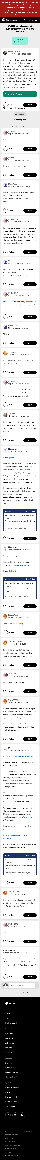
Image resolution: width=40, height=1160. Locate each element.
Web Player (9, 1067)
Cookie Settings (10, 1141)
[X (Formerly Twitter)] (15, 1115)
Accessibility (16, 1145)
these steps (25, 12)
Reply (30, 105)
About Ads (8, 1145)
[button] (36, 52)
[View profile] (5, 52)
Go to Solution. (17, 94)
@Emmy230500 (13, 756)
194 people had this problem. (14, 108)
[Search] (25, 20)
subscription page (21, 565)
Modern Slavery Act (10, 1149)
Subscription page (20, 771)
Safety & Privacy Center (11, 1135)
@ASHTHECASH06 (27, 756)
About (7, 1013)
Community (12, 19)
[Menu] (36, 20)
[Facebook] (22, 1115)
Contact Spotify (11, 1077)
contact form (22, 469)
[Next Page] (35, 126)
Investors (9, 1047)
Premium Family (11, 1097)
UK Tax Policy (9, 1152)
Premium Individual (12, 1087)
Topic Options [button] (19, 114)
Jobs (7, 1018)
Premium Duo (10, 1092)
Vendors (8, 1052)
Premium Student (12, 1101)
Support (8, 1063)
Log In (31, 20)
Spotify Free (10, 1106)
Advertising (9, 1043)
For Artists (9, 1033)
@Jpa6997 (11, 457)
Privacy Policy (9, 1138)
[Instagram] (8, 1115)
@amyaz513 (11, 556)
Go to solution (21, 42)
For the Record (11, 1023)
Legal (7, 1131)
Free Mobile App (11, 1072)
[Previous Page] (5, 126)
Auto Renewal (28, 817)
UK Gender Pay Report (11, 1156)
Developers (10, 1038)
